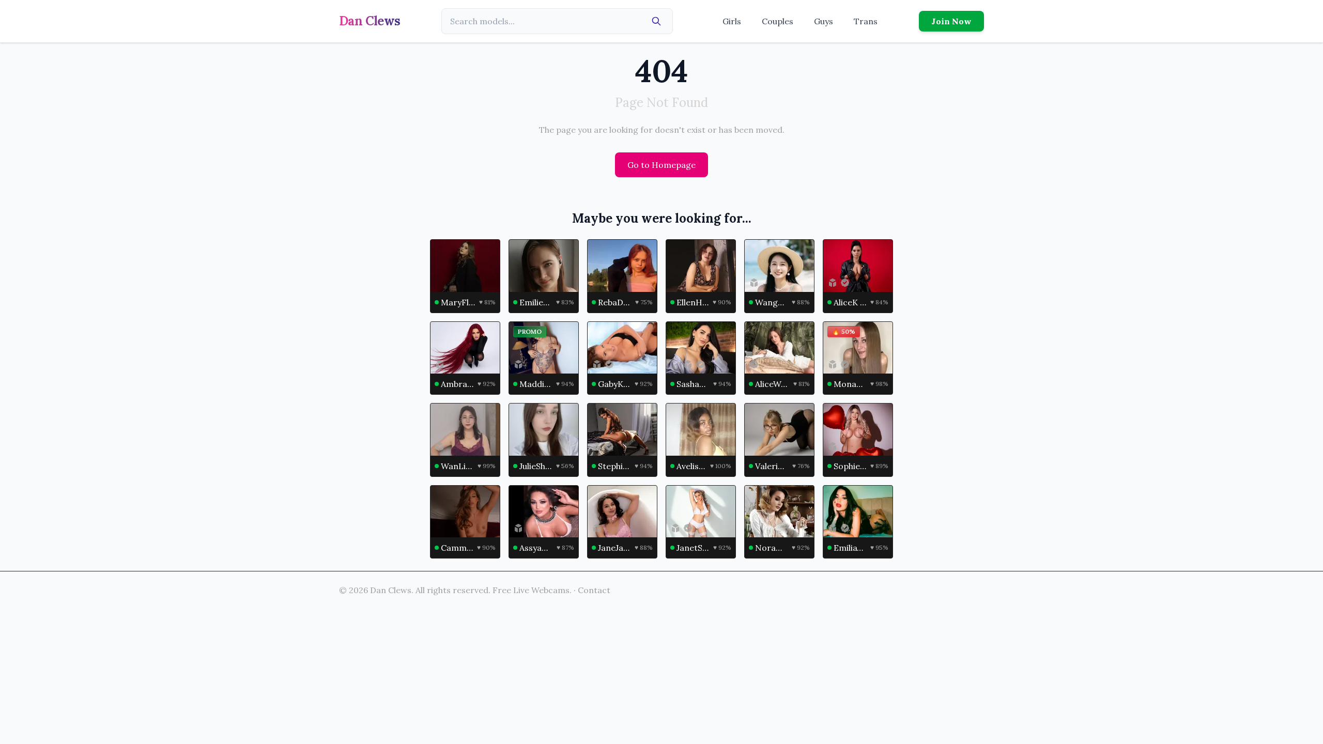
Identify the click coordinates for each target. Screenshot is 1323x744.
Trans (866, 21)
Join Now (951, 21)
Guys (823, 21)
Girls (731, 21)
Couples (777, 21)
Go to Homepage (661, 165)
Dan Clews (370, 21)
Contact (594, 590)
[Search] (656, 21)
